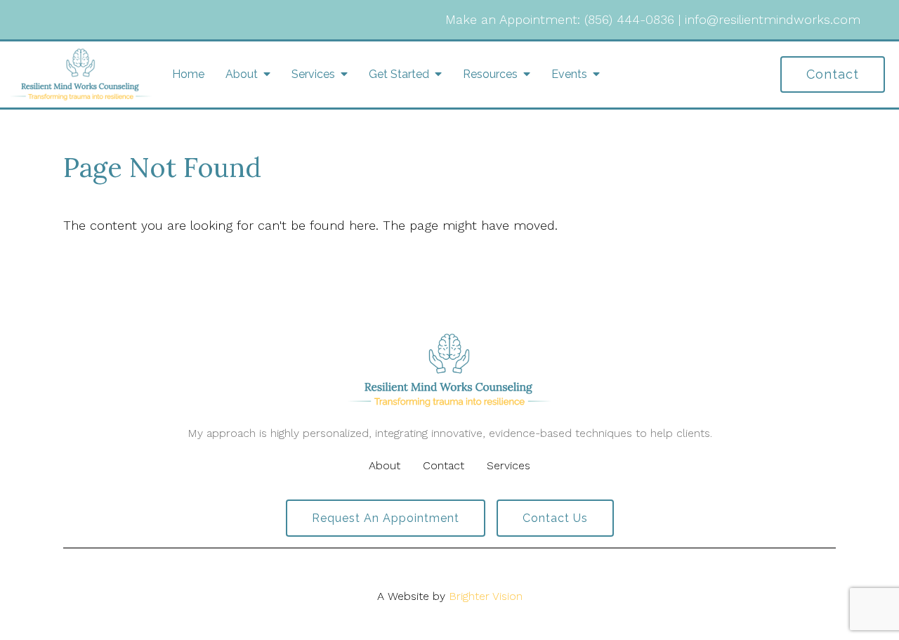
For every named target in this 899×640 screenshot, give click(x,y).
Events (569, 74)
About (241, 74)
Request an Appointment (385, 518)
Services (313, 74)
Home (188, 74)
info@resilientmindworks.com (772, 19)
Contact (832, 74)
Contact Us (555, 518)
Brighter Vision (486, 596)
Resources (490, 74)
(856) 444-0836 (629, 19)
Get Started (399, 74)
